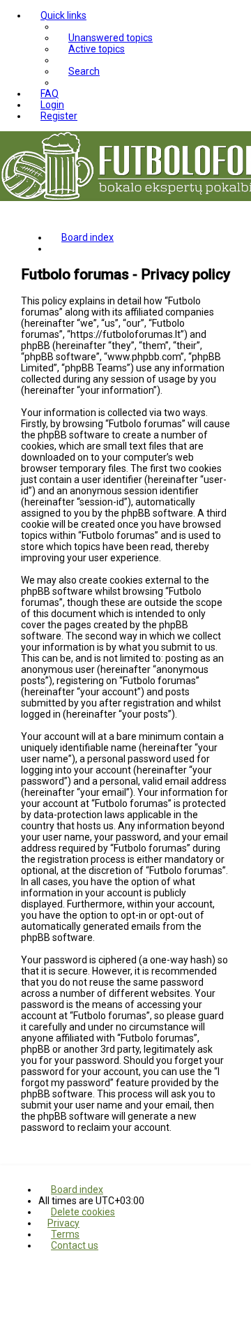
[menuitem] (104, 37)
